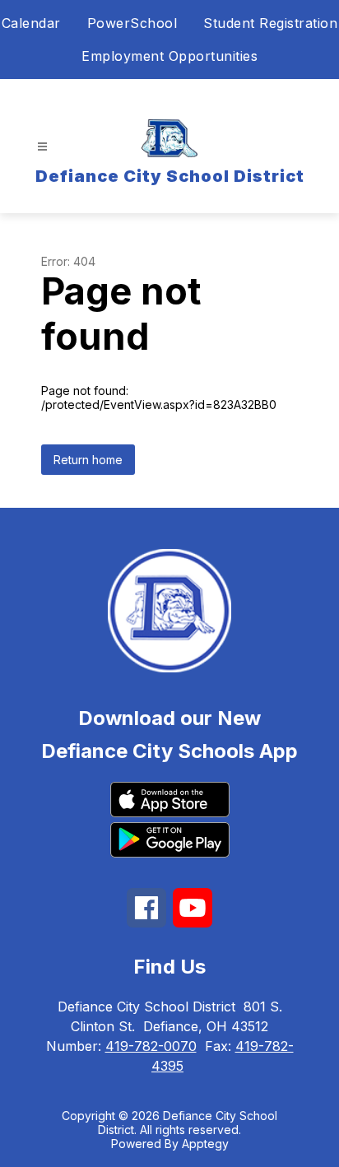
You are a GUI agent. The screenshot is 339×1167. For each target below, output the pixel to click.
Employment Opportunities (169, 56)
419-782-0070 (151, 1046)
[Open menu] (42, 146)
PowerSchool (132, 23)
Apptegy (205, 1144)
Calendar (31, 23)
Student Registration (270, 23)
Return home (88, 460)
